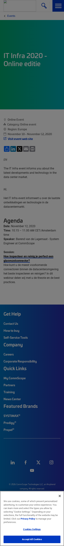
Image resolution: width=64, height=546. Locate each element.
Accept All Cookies (32, 539)
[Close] (60, 496)
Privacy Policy (28, 518)
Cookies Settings (32, 529)
